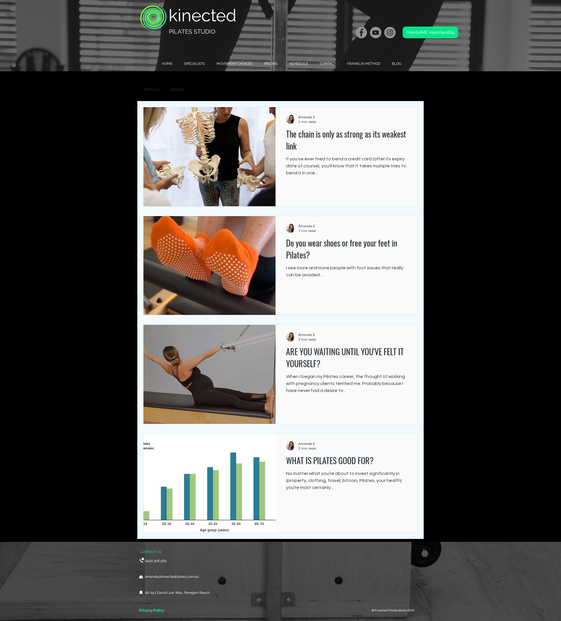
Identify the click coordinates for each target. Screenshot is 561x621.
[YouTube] (375, 32)
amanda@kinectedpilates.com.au (172, 577)
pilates (177, 89)
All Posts (151, 89)
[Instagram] (390, 32)
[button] (233, 64)
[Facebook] (361, 32)
